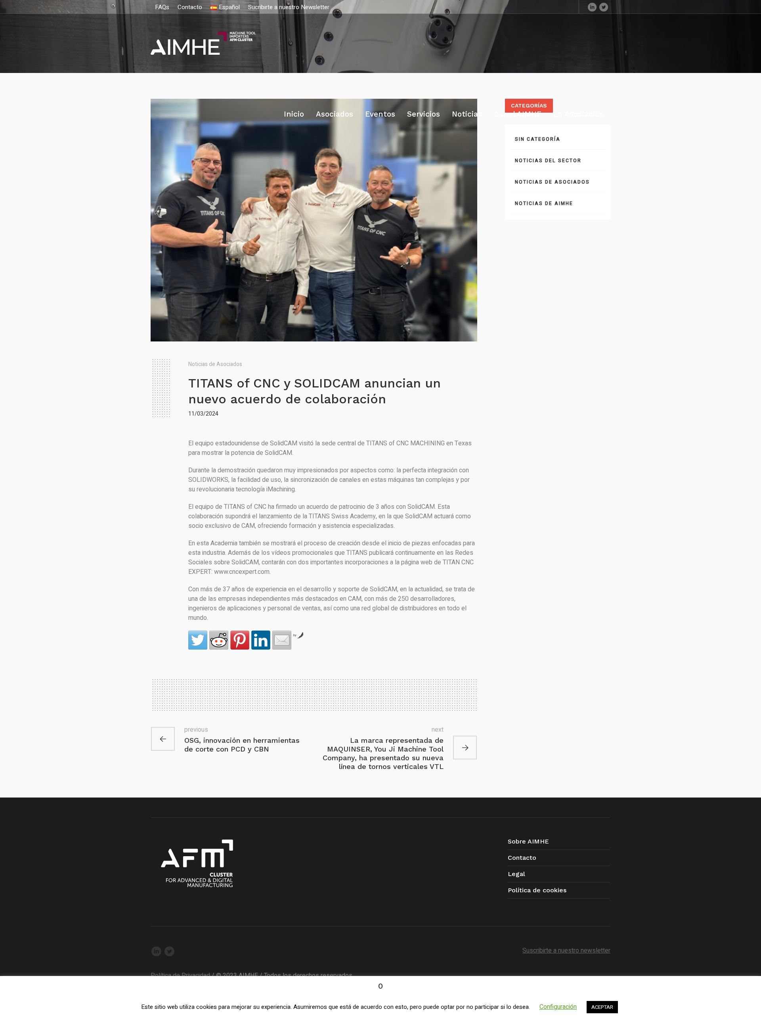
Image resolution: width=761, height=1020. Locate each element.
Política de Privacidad (180, 975)
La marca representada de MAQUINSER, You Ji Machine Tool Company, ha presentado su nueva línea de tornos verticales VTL (383, 753)
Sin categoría (537, 139)
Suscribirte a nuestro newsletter (566, 950)
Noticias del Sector (548, 160)
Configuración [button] (558, 1007)
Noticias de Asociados (215, 364)
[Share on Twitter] (197, 640)
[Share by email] (281, 640)
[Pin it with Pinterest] (239, 640)
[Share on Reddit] (218, 640)
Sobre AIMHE (528, 841)
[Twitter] (603, 7)
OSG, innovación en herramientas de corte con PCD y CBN (242, 744)
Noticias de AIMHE (544, 203)
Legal (516, 874)
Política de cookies (537, 890)
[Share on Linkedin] (260, 640)
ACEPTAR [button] (602, 1007)
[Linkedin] (592, 7)
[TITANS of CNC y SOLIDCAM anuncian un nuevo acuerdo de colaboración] (314, 219)
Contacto (522, 857)
